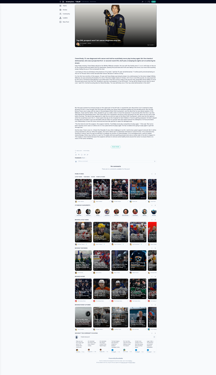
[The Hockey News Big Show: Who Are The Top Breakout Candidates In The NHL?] (156, 289)
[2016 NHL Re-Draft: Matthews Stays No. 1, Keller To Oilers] (119, 232)
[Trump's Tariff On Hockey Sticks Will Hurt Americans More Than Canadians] (101, 317)
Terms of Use (124, 362)
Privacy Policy (132, 362)
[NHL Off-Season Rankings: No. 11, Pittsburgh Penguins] (101, 232)
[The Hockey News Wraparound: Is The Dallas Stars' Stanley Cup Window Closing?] (138, 289)
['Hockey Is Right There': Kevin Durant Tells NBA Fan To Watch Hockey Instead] (138, 189)
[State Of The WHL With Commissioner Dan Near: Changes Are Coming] (138, 317)
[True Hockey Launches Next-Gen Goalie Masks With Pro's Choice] (156, 317)
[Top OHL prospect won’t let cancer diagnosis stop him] (116, 26)
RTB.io (130, 360)
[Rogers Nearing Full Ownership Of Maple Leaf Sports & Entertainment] (119, 317)
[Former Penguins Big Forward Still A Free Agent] (156, 260)
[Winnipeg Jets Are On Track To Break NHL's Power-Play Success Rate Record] (156, 189)
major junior (79, 150)
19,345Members (85, 1)
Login (153, 1)
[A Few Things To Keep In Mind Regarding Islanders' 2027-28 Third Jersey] (138, 260)
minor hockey (85, 150)
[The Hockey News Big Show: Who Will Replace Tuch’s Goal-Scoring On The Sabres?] (119, 289)
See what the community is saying (86, 333)
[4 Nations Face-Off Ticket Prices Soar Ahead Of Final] (83, 189)
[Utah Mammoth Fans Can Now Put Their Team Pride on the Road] (119, 260)
